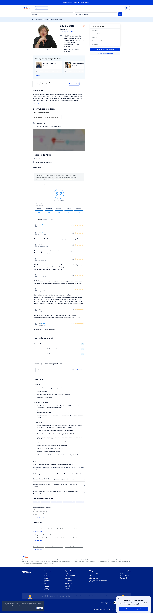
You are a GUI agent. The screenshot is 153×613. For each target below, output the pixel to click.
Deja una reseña (41, 185)
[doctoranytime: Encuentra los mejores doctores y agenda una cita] (32, 19)
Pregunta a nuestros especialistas (98, 580)
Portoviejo (46, 580)
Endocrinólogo (68, 583)
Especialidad (92, 577)
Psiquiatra (67, 578)
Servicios (91, 581)
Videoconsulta (124, 578)
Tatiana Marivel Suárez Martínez (42, 538)
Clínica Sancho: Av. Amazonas (54, 547)
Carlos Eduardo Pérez (59, 538)
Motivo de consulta (97, 41)
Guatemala (103, 596)
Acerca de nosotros (125, 575)
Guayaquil (47, 577)
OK (40, 608)
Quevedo (46, 588)
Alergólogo (67, 586)
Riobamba (47, 589)
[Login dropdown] (127, 8)
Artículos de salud (93, 578)
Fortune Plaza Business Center (74, 547)
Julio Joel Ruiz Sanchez (74, 538)
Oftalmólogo (68, 581)
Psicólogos (39, 19)
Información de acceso (98, 34)
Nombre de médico (94, 573)
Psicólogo (67, 573)
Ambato (46, 585)
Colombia (91, 596)
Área (90, 575)
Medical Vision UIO (38, 547)
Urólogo (67, 588)
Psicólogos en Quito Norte (56, 529)
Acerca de (94, 30)
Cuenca (46, 575)
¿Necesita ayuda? (124, 577)
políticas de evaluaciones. (66, 179)
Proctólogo (67, 585)
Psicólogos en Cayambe (40, 529)
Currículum (95, 44)
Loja (45, 583)
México (86, 596)
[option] (41, 513)
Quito (46, 19)
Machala (46, 581)
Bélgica (82, 596)
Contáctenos (123, 573)
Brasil (107, 596)
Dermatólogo (68, 580)
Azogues (46, 586)
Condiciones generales (100, 609)
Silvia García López (56, 19)
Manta (46, 578)
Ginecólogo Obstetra (70, 575)
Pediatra (67, 577)
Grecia (78, 596)
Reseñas (94, 37)
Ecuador (97, 596)
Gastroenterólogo (69, 589)
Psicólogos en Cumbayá (73, 529)
